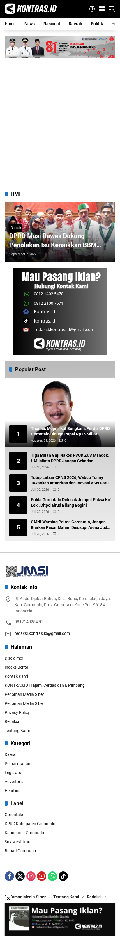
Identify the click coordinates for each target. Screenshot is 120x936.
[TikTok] (63, 876)
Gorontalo (14, 814)
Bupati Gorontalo (20, 850)
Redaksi (12, 721)
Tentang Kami (17, 730)
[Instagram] (31, 876)
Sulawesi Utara (18, 841)
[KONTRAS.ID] (31, 8)
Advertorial (14, 781)
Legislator (14, 772)
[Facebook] (9, 876)
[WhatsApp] (52, 876)
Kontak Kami (16, 676)
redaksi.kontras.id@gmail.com (42, 633)
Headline (12, 790)
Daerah (16, 228)
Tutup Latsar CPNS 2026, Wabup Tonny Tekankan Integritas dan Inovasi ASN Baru (70, 480)
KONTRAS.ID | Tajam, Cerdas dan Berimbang (45, 685)
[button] (92, 8)
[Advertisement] (60, 121)
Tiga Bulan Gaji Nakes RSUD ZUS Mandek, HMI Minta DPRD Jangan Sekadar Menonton (70, 458)
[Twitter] (20, 876)
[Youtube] (41, 876)
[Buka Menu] (101, 8)
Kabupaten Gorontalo (24, 832)
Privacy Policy (17, 712)
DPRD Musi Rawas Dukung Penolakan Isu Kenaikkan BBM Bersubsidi (52, 241)
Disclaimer (14, 658)
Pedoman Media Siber (24, 694)
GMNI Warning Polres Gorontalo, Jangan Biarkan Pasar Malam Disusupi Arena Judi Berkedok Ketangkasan (69, 525)
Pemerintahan (17, 763)
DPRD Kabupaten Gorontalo (30, 823)
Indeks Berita (16, 667)
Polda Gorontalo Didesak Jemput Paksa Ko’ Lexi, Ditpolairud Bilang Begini (71, 502)
